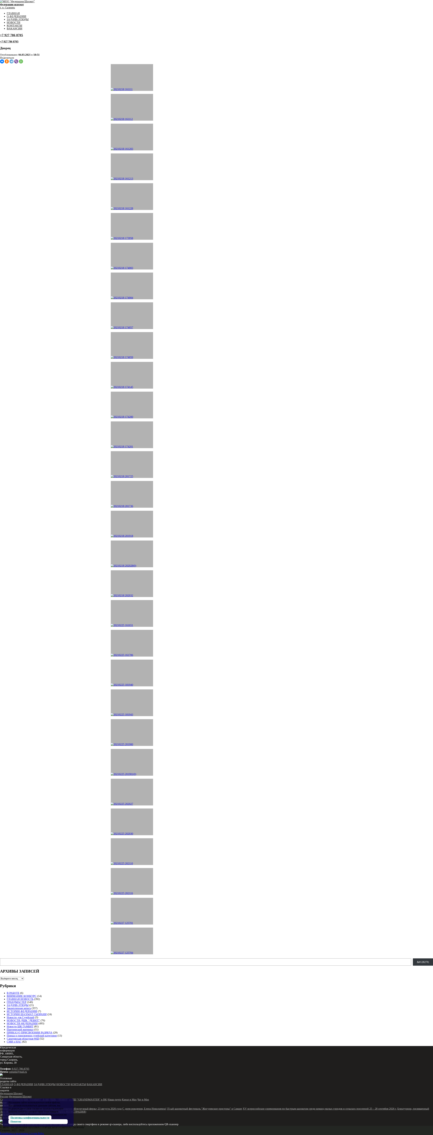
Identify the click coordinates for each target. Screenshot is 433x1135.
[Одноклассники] (7, 61)
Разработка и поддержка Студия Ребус (22, 1133)
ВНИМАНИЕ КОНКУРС (22, 996)
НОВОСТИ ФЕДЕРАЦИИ (22, 1023)
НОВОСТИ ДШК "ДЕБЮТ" (23, 1020)
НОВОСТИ (13, 22)
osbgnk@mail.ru (18, 1071)
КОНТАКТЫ (14, 25)
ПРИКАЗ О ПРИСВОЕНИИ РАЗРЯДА (29, 1032)
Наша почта (114, 1099)
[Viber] (16, 61)
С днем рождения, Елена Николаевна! (144, 1108)
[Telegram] (11, 61)
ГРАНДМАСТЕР (16, 1002)
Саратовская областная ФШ (23, 1038)
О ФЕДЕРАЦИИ (16, 16)
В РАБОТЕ (13, 993)
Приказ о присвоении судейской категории (32, 1035)
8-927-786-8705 (20, 1068)
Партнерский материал (20, 1029)
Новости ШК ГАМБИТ (20, 1026)
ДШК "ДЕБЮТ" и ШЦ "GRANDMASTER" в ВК (78, 1099)
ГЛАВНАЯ (13, 13)
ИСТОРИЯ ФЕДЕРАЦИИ (22, 1011)
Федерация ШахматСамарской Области (16, 1098)
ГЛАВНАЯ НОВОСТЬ (20, 999)
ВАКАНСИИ (14, 28)
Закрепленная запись (19, 1008)
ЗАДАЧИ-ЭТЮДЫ (18, 19)
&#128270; (423, 962)
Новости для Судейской (20, 1017)
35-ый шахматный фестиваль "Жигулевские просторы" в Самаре (204, 1108)
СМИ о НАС (14, 1041)
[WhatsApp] (21, 61)
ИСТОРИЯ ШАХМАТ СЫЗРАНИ (27, 1014)
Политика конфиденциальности (29, 1117)
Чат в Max (143, 1099)
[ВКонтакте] (2, 61)
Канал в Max (129, 1099)
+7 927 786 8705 (11, 35)
